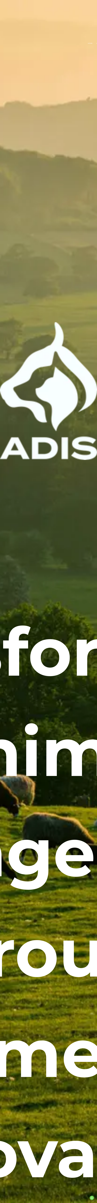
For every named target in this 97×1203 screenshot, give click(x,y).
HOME (90, 43)
